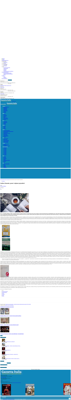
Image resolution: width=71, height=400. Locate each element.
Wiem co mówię (6, 142)
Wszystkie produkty (6, 163)
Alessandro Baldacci (5, 291)
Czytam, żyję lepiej (6, 140)
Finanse (5, 123)
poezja (3, 295)
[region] (35, 174)
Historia (5, 119)
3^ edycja (5, 150)
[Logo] (3, 104)
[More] (16, 191)
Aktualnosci (4, 106)
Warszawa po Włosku (7, 160)
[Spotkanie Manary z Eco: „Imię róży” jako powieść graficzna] (4, 314)
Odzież (5, 166)
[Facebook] (1, 191)
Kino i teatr (5, 115)
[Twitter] (4, 191)
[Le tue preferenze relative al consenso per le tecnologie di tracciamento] (69, 398)
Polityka (5, 111)
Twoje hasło (9, 83)
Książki (5, 165)
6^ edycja (5, 152)
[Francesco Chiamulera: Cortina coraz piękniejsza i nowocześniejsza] (4, 332)
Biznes (3, 120)
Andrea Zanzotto (4, 292)
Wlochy (3, 296)
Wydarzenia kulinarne (7, 130)
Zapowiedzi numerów (7, 145)
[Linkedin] (13, 191)
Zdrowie (5, 112)
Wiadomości (5, 108)
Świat (4, 127)
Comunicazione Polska (7, 67)
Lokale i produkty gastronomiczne (8, 131)
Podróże (5, 161)
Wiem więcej (5, 139)
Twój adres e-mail (10, 90)
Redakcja (5, 77)
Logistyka (5, 69)
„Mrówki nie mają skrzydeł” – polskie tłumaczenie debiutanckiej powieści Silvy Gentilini (18, 304)
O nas (4, 76)
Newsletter (5, 65)
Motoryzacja (5, 117)
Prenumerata (5, 62)
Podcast (5, 157)
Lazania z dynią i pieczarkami (9, 305)
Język (3, 137)
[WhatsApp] (10, 191)
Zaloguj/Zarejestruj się (5, 60)
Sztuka (5, 114)
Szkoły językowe (6, 141)
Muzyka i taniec (6, 118)
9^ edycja (5, 154)
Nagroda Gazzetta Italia (5, 146)
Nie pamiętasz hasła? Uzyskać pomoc (5, 85)
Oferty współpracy (4, 78)
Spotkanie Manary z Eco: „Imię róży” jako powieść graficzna (10, 315)
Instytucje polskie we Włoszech (8, 73)
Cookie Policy (4, 397)
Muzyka (5, 156)
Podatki (5, 124)
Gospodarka (5, 122)
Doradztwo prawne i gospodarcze (8, 71)
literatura (3, 294)
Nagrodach (5, 147)
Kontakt (3, 75)
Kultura (3, 113)
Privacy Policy (2, 87)
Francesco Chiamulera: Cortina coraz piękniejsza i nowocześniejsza (12, 333)
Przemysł (5, 70)
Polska (5, 74)
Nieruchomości (6, 68)
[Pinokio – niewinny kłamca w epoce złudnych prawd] (4, 323)
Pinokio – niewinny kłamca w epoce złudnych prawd (9, 324)
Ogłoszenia (5, 121)
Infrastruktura (6, 110)
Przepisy (5, 136)
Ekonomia (5, 158)
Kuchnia (3, 129)
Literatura (8, 179)
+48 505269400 (3, 377)
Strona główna (2, 179)
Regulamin (5, 167)
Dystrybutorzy (6, 132)
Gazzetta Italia (5, 399)
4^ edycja (5, 151)
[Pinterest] (7, 191)
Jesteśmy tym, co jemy (7, 133)
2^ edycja (5, 149)
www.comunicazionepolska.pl (16, 382)
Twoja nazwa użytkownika (11, 82)
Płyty (4, 164)
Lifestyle (5, 128)
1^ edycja (5, 148)
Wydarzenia (5, 109)
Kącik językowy (6, 138)
